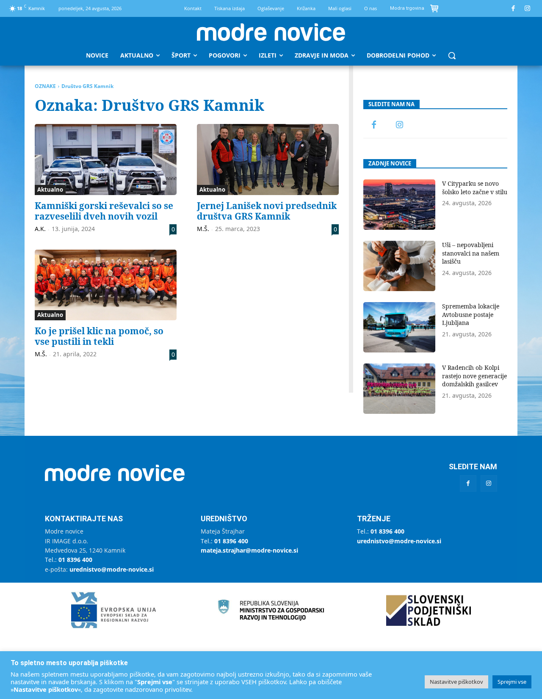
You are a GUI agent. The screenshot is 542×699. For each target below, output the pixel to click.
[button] (452, 55)
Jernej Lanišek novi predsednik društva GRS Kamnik (267, 211)
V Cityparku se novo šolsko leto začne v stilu (474, 187)
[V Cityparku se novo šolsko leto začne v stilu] (399, 204)
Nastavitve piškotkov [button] (456, 681)
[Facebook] (513, 9)
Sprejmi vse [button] (512, 681)
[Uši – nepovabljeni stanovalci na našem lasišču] (399, 266)
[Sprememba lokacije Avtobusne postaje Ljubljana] (399, 327)
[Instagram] (528, 9)
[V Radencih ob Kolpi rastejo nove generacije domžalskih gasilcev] (399, 388)
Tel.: (68, 560)
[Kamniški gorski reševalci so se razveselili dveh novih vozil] (106, 159)
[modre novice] (271, 32)
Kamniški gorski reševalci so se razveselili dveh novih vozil (104, 211)
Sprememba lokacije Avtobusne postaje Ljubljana (470, 314)
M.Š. (203, 229)
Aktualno (50, 189)
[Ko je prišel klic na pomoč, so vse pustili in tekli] (106, 285)
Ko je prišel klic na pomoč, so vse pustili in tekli (99, 336)
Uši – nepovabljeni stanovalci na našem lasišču (470, 253)
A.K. (40, 229)
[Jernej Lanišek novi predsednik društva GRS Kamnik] (268, 159)
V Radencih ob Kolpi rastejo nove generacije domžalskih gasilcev (474, 375)
